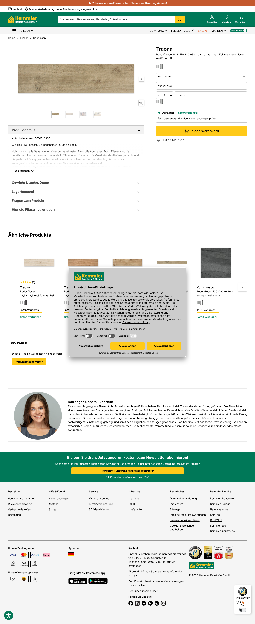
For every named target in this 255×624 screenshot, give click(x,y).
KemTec (215, 514)
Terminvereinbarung (101, 503)
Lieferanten (136, 509)
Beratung (157, 30)
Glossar (53, 509)
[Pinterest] (157, 603)
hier (143, 585)
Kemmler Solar (219, 525)
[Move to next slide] (141, 79)
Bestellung (14, 491)
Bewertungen (19, 342)
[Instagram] (163, 603)
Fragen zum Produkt (28, 201)
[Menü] (249, 587)
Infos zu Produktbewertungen (188, 514)
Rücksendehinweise (20, 503)
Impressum (176, 503)
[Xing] (150, 603)
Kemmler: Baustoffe (222, 498)
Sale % (203, 30)
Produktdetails (23, 130)
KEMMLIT (216, 520)
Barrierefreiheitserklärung (185, 520)
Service (93, 491)
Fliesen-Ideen (180, 30)
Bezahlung (14, 514)
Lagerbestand (23, 192)
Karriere (134, 498)
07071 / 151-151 (157, 561)
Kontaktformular (172, 571)
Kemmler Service (99, 498)
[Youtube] (137, 603)
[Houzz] (144, 603)
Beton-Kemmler (219, 509)
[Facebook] (130, 603)
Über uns (134, 491)
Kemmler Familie (220, 491)
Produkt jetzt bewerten (29, 361)
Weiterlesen (22, 170)
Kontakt (53, 503)
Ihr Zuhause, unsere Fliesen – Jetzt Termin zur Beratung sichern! (127, 3)
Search (180, 19)
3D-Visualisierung (99, 509)
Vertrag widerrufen (19, 509)
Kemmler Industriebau (223, 531)
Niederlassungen (59, 498)
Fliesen (24, 30)
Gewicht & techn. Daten (30, 183)
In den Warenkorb (205, 131)
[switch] (242, 610)
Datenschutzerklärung (183, 498)
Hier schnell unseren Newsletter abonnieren (127, 470)
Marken (217, 30)
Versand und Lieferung (21, 498)
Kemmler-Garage (220, 503)
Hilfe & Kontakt (58, 491)
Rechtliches (177, 491)
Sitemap (175, 509)
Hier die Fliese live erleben (33, 209)
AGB (132, 503)
